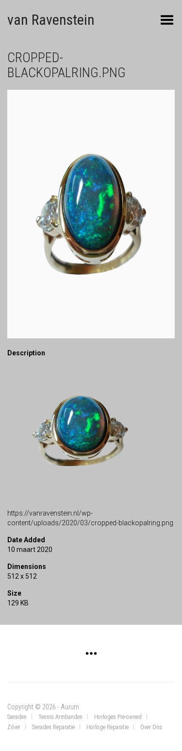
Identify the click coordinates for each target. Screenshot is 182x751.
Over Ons (151, 727)
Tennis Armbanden (60, 717)
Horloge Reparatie (107, 727)
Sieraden (17, 717)
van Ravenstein (51, 19)
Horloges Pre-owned (118, 717)
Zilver (13, 727)
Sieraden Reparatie (53, 727)
